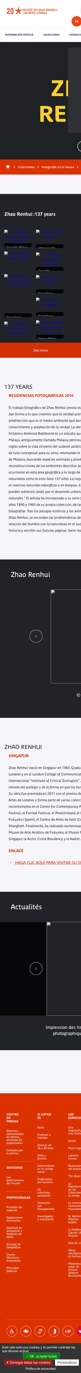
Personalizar (67, 1362)
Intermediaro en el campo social (45, 1168)
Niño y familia (42, 1157)
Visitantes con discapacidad (45, 1206)
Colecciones (51, 34)
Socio (40, 1127)
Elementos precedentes (36, 636)
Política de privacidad (40, 1368)
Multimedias (74, 97)
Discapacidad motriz (11, 1331)
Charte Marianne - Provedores (13, 1257)
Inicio (7, 167)
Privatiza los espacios (14, 1209)
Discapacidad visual (26, 1331)
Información (74, 69)
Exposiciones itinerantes (14, 1219)
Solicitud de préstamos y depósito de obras (14, 1232)
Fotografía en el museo (58, 167)
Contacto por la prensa (14, 1152)
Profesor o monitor (44, 1136)
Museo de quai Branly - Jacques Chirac (36, 10)
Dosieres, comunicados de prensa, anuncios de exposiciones (15, 1137)
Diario (74, 83)
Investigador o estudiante (45, 1218)
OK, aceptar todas (43, 1356)
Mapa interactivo (74, 111)
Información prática (19, 34)
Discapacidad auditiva (40, 1331)
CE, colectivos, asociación (44, 1192)
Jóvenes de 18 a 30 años (45, 1147)
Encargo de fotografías (13, 1246)
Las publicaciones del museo (15, 1180)
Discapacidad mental (54, 1331)
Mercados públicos (12, 1270)
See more (40, 350)
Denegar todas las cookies (30, 1362)
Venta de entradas (74, 54)
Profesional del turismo (44, 1181)
